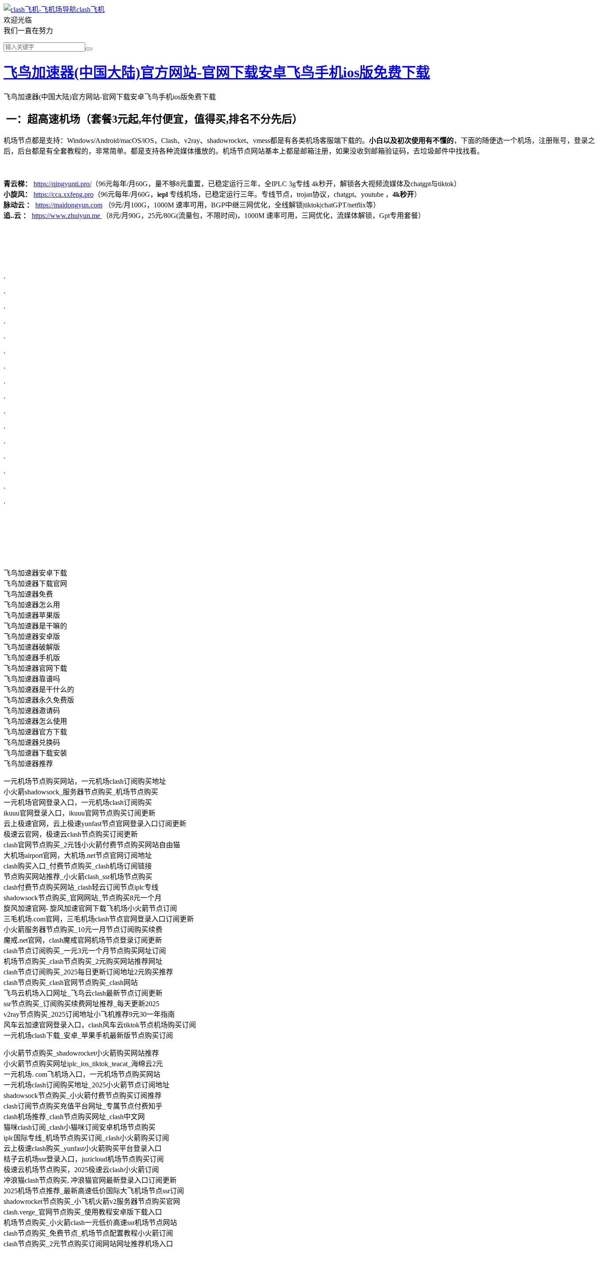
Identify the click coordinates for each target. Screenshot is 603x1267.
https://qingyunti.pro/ (62, 184)
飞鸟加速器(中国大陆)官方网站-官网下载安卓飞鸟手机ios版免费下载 (217, 72)
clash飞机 (90, 9)
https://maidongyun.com (68, 205)
